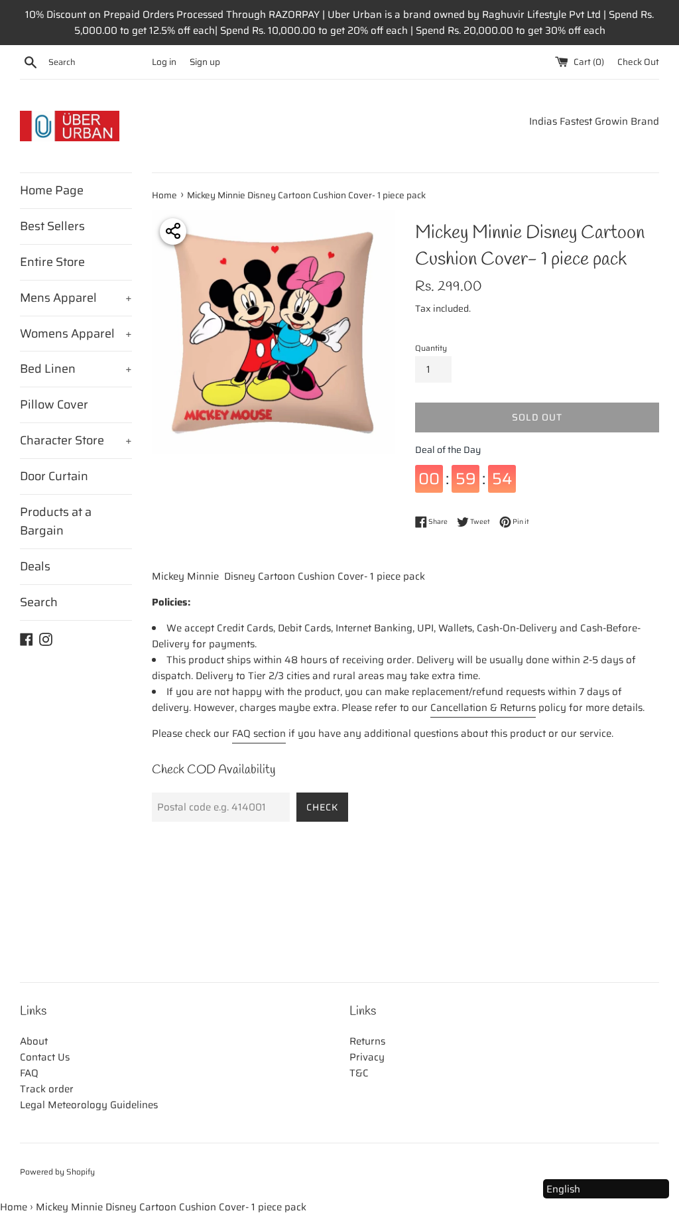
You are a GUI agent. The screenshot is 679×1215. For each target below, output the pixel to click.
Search (39, 602)
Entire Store (52, 262)
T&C (359, 1073)
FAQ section (259, 733)
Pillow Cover (54, 404)
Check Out (638, 62)
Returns (367, 1041)
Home (13, 1207)
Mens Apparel (76, 297)
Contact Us (45, 1057)
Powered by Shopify (57, 1171)
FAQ (29, 1073)
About (34, 1041)
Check (322, 807)
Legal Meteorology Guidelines (89, 1105)
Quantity (431, 348)
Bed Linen (76, 368)
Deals (35, 566)
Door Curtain (54, 476)
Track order (47, 1089)
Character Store (76, 440)
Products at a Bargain (56, 522)
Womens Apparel (76, 333)
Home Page (52, 190)
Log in (164, 62)
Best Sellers (52, 226)
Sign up (205, 62)
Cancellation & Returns (483, 708)
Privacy (367, 1057)
